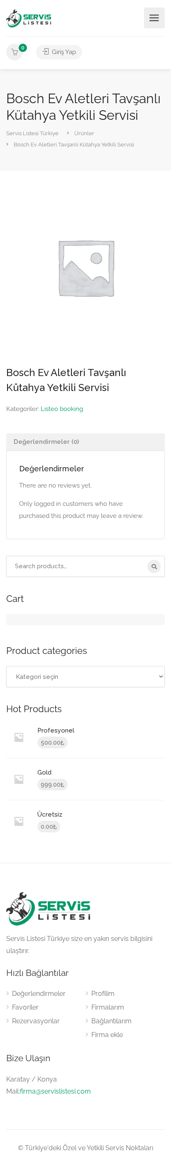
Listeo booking (62, 409)
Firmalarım (107, 1007)
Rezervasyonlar (36, 1021)
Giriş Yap (63, 52)
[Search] (154, 566)
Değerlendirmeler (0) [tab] (46, 442)
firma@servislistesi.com (55, 1091)
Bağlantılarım (111, 1021)
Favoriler (25, 1007)
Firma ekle (107, 1035)
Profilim (103, 994)
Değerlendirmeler (39, 994)
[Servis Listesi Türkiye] (28, 18)
